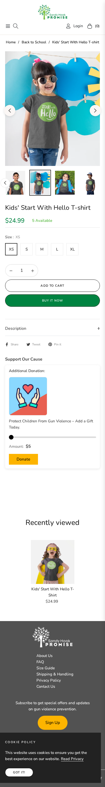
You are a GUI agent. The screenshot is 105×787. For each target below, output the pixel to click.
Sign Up (52, 722)
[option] (52, 108)
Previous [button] (9, 110)
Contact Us (45, 686)
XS (11, 249)
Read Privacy (72, 758)
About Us (44, 655)
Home (11, 42)
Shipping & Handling (54, 674)
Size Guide (45, 668)
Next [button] (95, 110)
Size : (12, 237)
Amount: (16, 447)
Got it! (19, 772)
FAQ (40, 661)
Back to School (34, 42)
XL (72, 249)
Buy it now (52, 300)
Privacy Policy (48, 680)
